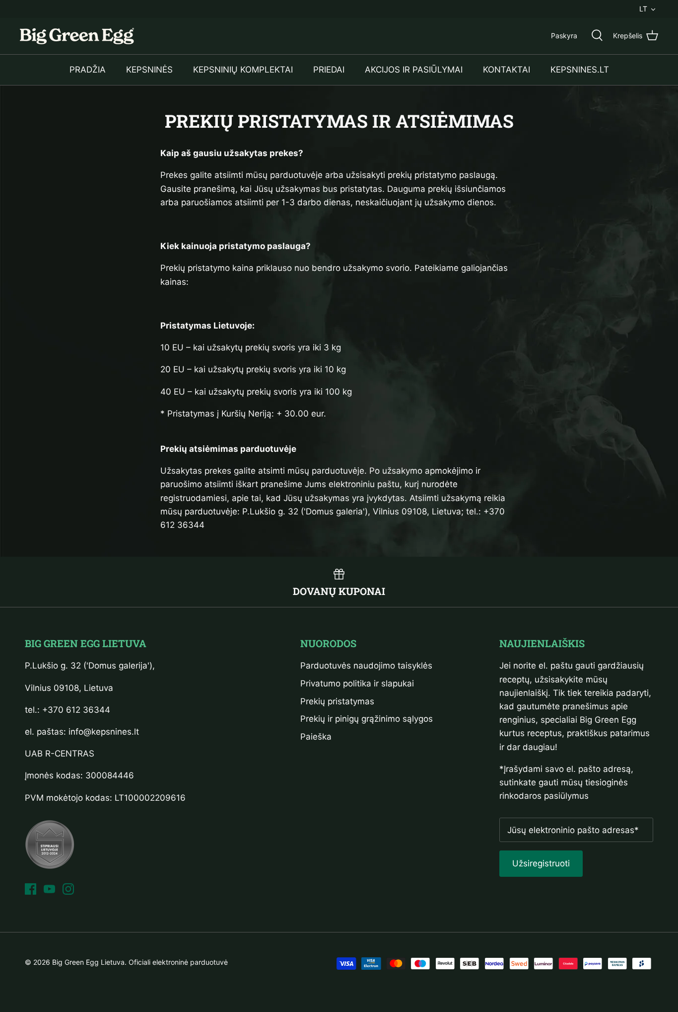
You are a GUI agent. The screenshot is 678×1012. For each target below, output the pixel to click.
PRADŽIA (87, 70)
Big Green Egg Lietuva (88, 962)
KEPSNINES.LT (579, 70)
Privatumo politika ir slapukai (357, 683)
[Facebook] (30, 889)
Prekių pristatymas (337, 701)
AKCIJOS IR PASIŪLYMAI (414, 70)
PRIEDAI (328, 70)
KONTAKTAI (506, 70)
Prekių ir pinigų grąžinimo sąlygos (366, 719)
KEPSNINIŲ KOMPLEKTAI (243, 70)
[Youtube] (49, 889)
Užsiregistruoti (541, 863)
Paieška (316, 737)
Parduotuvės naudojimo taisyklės (366, 666)
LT (643, 8)
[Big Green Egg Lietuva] (77, 36)
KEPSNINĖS (149, 70)
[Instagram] (68, 889)
